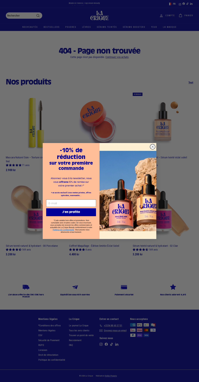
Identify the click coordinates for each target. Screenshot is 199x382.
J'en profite (71, 212)
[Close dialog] (152, 146)
